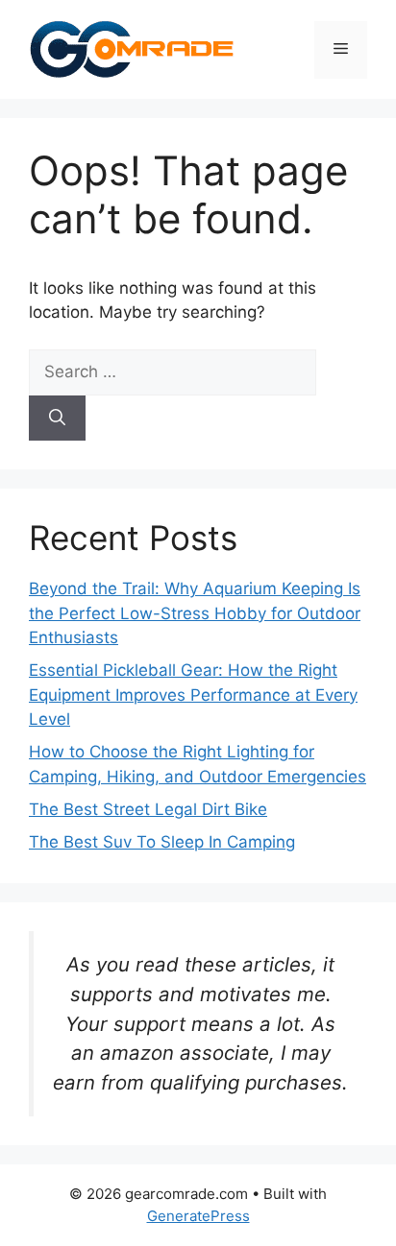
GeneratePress (198, 1216)
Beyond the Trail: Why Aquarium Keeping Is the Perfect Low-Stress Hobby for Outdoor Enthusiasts (194, 613)
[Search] (57, 418)
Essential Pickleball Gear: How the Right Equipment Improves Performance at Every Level (193, 694)
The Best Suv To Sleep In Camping (162, 841)
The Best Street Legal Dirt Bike (148, 809)
